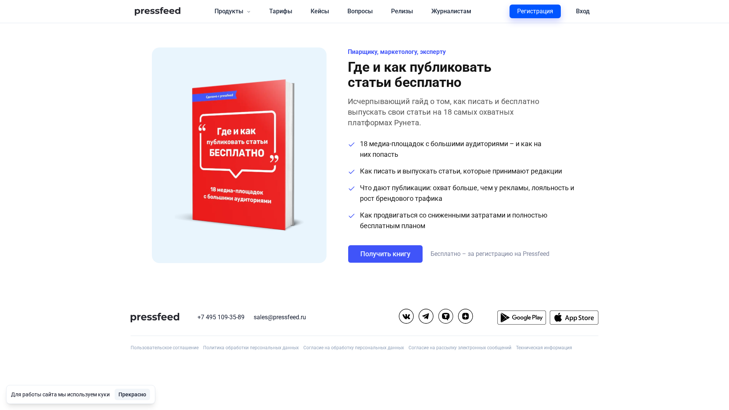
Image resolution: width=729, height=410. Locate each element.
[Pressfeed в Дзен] (465, 316)
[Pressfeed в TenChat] (445, 316)
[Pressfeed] (157, 11)
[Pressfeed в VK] (406, 316)
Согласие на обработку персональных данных (353, 347)
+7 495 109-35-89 (221, 317)
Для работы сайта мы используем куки (60, 394)
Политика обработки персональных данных (251, 347)
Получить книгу (385, 254)
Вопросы (360, 11)
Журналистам (451, 11)
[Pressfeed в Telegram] (426, 316)
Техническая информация (544, 347)
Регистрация (535, 11)
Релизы (402, 11)
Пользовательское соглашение (165, 347)
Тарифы (280, 11)
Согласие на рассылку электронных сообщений (460, 347)
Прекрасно (132, 394)
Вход (583, 11)
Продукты (229, 11)
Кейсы (320, 11)
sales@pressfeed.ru (280, 317)
